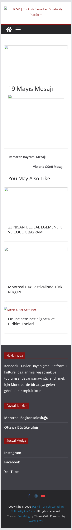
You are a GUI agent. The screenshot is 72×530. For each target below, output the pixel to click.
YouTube (11, 471)
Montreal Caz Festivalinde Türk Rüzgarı (35, 289)
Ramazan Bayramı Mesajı (27, 157)
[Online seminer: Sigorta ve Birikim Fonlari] (20, 310)
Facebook (12, 462)
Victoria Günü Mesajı (48, 167)
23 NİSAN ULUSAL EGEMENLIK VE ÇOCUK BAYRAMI (35, 229)
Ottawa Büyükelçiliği (21, 427)
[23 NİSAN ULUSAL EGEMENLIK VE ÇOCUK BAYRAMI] (36, 190)
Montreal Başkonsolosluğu (26, 417)
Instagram (12, 452)
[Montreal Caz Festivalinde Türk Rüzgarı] (36, 250)
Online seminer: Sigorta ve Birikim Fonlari (31, 321)
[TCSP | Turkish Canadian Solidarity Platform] (8, 29)
